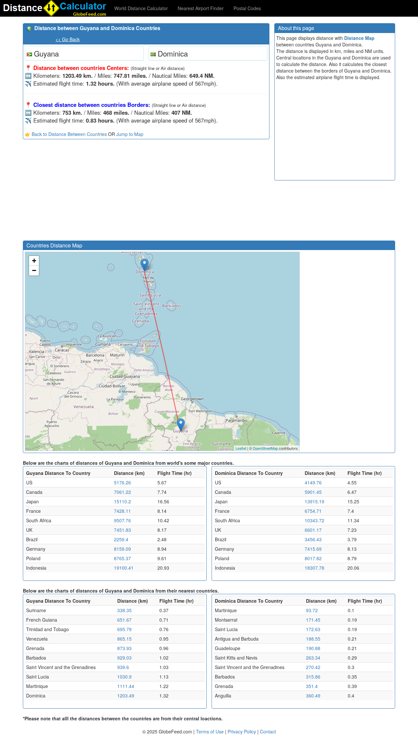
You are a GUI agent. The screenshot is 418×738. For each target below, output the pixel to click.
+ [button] (34, 261)
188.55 (313, 638)
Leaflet (240, 448)
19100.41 (124, 567)
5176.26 (122, 482)
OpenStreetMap (265, 448)
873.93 (124, 648)
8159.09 (122, 548)
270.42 (313, 667)
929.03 (124, 657)
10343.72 (314, 520)
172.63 (313, 629)
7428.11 (122, 511)
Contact (268, 731)
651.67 (124, 619)
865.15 (124, 638)
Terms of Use (210, 731)
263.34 (313, 657)
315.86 (313, 676)
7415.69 (313, 548)
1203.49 (125, 695)
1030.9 (124, 676)
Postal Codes (247, 8)
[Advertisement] (146, 191)
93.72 (312, 610)
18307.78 (314, 567)
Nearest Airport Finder (201, 8)
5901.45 (313, 492)
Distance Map (359, 38)
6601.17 (313, 530)
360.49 (313, 695)
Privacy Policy (242, 731)
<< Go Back (68, 39)
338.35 (124, 610)
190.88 (313, 648)
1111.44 (125, 686)
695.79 (124, 629)
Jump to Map (129, 134)
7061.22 (122, 492)
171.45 (313, 619)
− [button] (34, 270)
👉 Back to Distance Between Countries (66, 134)
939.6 (123, 667)
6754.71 (313, 511)
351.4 (312, 686)
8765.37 (122, 558)
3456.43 (313, 539)
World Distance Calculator (141, 8)
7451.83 (122, 530)
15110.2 (122, 501)
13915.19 (314, 501)
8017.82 (313, 558)
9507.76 (122, 520)
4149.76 (313, 482)
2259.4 (121, 539)
